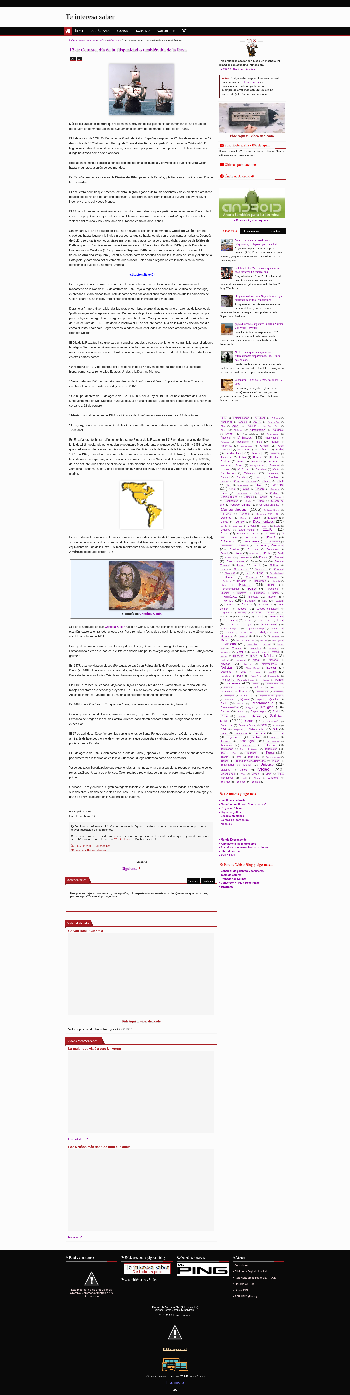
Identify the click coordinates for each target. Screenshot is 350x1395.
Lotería (248, 620)
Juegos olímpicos (267, 608)
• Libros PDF (241, 1290)
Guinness (251, 577)
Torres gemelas (273, 757)
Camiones (272, 473)
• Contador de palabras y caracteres (241, 871)
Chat (280, 481)
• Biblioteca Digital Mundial (250, 1271)
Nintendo (247, 664)
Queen (245, 699)
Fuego (240, 565)
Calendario (250, 473)
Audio (279, 449)
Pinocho (228, 688)
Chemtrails (243, 485)
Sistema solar (256, 729)
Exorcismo (253, 549)
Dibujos (272, 517)
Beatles (274, 457)
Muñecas (238, 656)
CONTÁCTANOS (100, 30)
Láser (259, 616)
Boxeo (239, 465)
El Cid (255, 533)
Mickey (263, 640)
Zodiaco (241, 781)
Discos (224, 521)
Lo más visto (229, 230)
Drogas (252, 525)
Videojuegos (228, 774)
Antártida (225, 442)
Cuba (261, 501)
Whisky (257, 778)
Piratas (275, 687)
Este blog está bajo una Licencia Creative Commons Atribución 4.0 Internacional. (91, 1293)
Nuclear (271, 667)
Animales (245, 437)
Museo (253, 656)
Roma (224, 716)
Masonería (227, 636)
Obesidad (226, 671)
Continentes (231, 501)
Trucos (275, 761)
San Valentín (272, 721)
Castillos (273, 477)
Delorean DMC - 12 (268, 514)
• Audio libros (241, 1265)
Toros (238, 756)
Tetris (235, 753)
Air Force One (271, 426)
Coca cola (242, 493)
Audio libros (234, 453)
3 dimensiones (241, 418)
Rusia (256, 716)
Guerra (230, 577)
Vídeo (264, 769)
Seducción (227, 725)
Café (276, 469)
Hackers (241, 581)
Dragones (237, 526)
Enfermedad (228, 541)
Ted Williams (273, 741)
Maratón (229, 632)
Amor (229, 433)
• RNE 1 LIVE (227, 855)
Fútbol (256, 565)
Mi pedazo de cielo (246, 640)
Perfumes (264, 680)
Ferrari (224, 553)
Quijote (259, 699)
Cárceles (242, 477)
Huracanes (272, 588)
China (258, 485)
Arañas (275, 441)
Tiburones (250, 753)
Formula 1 (229, 557)
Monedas (255, 648)
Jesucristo (263, 604)
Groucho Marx (276, 573)
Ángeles (225, 437)
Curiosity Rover (271, 510)
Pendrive (226, 679)
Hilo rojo (276, 581)
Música (269, 656)
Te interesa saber (90, 17)
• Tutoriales (226, 886)
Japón (245, 604)
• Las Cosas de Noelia (232, 800)
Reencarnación (229, 707)
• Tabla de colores (230, 874)
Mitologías (252, 644)
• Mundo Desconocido (233, 839)
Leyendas (276, 616)
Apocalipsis (242, 441)
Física (238, 553)
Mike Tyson (277, 640)
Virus (268, 774)
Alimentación (257, 429)
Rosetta (241, 716)
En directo (252, 537)
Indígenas (259, 593)
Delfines (244, 514)
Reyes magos (258, 711)
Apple (259, 441)
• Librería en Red (244, 1283)
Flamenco (253, 553)
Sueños (278, 733)
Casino (258, 477)
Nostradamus (269, 664)
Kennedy (242, 613)
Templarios (227, 749)
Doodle (224, 526)
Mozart (224, 656)
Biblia (241, 461)
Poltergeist (229, 696)
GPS (248, 573)
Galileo (274, 565)
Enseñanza (80, 850)
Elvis (235, 537)
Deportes (226, 517)
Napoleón (240, 660)
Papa (240, 675)
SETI (264, 725)
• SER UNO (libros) (245, 1296)
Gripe (260, 573)
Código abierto (229, 497)
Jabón (279, 600)
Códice (258, 493)
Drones (265, 526)
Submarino (241, 733)
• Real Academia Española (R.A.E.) (255, 1277)
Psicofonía (230, 699)
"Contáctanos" (123, 839)
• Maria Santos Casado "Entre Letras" (242, 804)
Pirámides (259, 687)
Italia (264, 600)
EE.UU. (267, 529)
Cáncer (225, 477)
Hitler (271, 585)
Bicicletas (257, 461)
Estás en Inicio (76, 40)
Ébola (277, 526)
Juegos (242, 608)
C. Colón (243, 469)
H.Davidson (226, 581)
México (225, 640)
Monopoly (274, 648)
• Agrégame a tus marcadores (237, 843)
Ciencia (277, 485)
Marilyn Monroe (269, 632)
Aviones (256, 453)
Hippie (224, 585)
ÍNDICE (79, 30)
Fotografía (246, 557)
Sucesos (259, 733)
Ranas (240, 703)
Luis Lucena (265, 620)
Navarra (273, 660)
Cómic (263, 497)
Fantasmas (272, 549)
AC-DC (257, 422)
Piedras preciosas (274, 684)
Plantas (243, 691)
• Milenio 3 (225, 823)
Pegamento (273, 676)
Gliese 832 (230, 573)
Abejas (243, 422)
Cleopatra (275, 489)
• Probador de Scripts (232, 878)
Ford (280, 553)
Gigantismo (261, 569)
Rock (276, 711)
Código (274, 493)
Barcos (257, 457)
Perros (279, 679)
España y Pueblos (269, 545)
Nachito (224, 660)
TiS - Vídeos (278, 3)
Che (228, 485)
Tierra (270, 752)
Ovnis (272, 671)
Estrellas (234, 549)
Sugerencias (234, 737)
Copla (248, 501)
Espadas (243, 546)
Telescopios (248, 745)
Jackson (229, 604)
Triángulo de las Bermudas (251, 761)
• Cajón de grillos (230, 812)
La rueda (256, 613)
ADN (223, 426)
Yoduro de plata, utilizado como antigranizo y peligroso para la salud (256, 242)
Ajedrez (224, 430)
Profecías (245, 695)
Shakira (276, 725)
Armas (264, 445)
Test (223, 753)
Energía (271, 537)
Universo (267, 764)
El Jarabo (271, 534)
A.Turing (276, 418)
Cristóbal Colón (150, 613)
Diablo (257, 517)
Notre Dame (252, 668)
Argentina (226, 445)
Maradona (277, 628)
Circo (246, 489)
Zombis (256, 781)
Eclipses (225, 529)
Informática (229, 596)
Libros (233, 620)
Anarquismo (272, 434)
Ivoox (272, 3)
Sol (275, 729)
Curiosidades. (76, 1139)
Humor (252, 588)
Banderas (226, 457)
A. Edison (260, 418)
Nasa (256, 659)
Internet (272, 596)
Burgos (225, 469)
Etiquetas (274, 231)
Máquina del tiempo (255, 628)
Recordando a (262, 703)
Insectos (253, 596)
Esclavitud (275, 542)
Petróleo (256, 684)
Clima (224, 493)
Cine (232, 489)
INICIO (68, 31)
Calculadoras (228, 473)
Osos (243, 671)
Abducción (227, 422)
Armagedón (246, 446)
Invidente (250, 600)
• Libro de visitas (229, 851)
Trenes (224, 761)
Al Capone (239, 430)
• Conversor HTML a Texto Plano (239, 882)
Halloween (260, 581)
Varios (243, 769)
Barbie (242, 457)
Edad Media (246, 529)
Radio (224, 703)
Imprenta (241, 593)
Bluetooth (225, 465)
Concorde (278, 497)
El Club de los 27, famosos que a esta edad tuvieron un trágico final (257, 270)
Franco (279, 557)
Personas (233, 683)
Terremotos (271, 749)
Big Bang (274, 461)
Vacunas (225, 769)
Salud (249, 721)
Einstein (241, 533)
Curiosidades (233, 509)
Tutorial (247, 764)
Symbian (256, 737)
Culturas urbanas (269, 504)
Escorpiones (226, 546)
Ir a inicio (175, 1382)
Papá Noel (256, 676)
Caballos (261, 469)
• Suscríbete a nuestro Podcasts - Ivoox (243, 847)
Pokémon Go (262, 692)
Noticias (227, 667)
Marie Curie (246, 632)
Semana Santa (247, 725)
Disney (240, 521)
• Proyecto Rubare (230, 808)
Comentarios (251, 231)
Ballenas (275, 454)
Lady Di (270, 613)
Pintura (242, 687)
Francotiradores (235, 561)
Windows (273, 777)
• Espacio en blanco (231, 815)
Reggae (250, 707)
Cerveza (251, 481)
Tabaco (274, 737)
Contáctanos (251, 82)
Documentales (263, 521)
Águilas (252, 426)
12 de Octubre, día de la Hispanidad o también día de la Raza (127, 49)
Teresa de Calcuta (249, 749)
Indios (275, 593)
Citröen (260, 489)
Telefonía (226, 745)
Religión (267, 707)
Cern (237, 481)
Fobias (268, 553)
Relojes (225, 711)
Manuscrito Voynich (230, 628)
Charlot (266, 481)
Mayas (243, 636)
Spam (224, 733)
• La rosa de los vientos (234, 819)
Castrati (224, 481)
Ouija (258, 672)
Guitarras (272, 577)
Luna (280, 620)
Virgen (255, 774)
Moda (267, 644)
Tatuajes (225, 741)
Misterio (230, 644)
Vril (244, 778)
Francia (263, 557)
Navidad (225, 663)
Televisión (270, 745)
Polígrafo (278, 692)
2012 (223, 418)
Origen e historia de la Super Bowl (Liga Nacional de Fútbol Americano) (258, 298)
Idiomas (225, 593)
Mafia (231, 624)
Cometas (249, 497)
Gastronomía (241, 569)
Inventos (227, 600)
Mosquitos (225, 652)
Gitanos (278, 569)
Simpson (238, 729)
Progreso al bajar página (271, 696)
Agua (235, 425)
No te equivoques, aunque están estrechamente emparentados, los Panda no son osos (257, 356)
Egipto (224, 533)
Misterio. (73, 1237)
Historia (91, 850)
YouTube (226, 781)
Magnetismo (269, 624)
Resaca (241, 711)
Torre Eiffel (253, 756)
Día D (243, 518)
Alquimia (278, 430)
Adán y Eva (274, 422)
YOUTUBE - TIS (166, 30)
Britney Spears (257, 465)
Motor (239, 651)
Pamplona (225, 676)
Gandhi (224, 569)
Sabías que (101, 850)
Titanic (224, 756)
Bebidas (225, 461)
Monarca (237, 648)
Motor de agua (259, 652)
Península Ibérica (245, 680)
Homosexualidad (230, 588)
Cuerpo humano (240, 504)
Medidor (275, 636)
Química (274, 699)
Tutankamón (228, 764)
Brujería (274, 465)
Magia (247, 624)
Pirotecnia (226, 691)
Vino (243, 774)
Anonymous (271, 437)
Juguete (225, 612)
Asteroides (244, 449)
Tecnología (246, 741)
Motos (275, 652)
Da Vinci (226, 514)
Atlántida (264, 449)
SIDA (223, 729)
